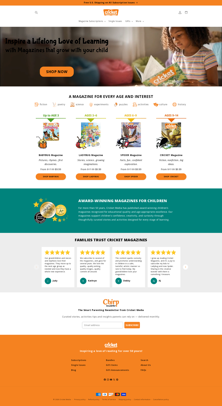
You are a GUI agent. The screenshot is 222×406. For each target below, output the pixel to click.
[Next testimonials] (185, 267)
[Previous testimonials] (36, 267)
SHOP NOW (56, 71)
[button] (36, 12)
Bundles (110, 360)
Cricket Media (65, 399)
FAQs (143, 370)
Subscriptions (78, 360)
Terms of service (109, 399)
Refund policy (93, 399)
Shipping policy (125, 399)
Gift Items (112, 365)
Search (144, 360)
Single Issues (78, 365)
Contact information (142, 399)
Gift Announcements (117, 370)
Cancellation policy (161, 399)
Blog (73, 370)
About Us (146, 365)
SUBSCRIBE (132, 325)
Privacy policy (80, 399)
